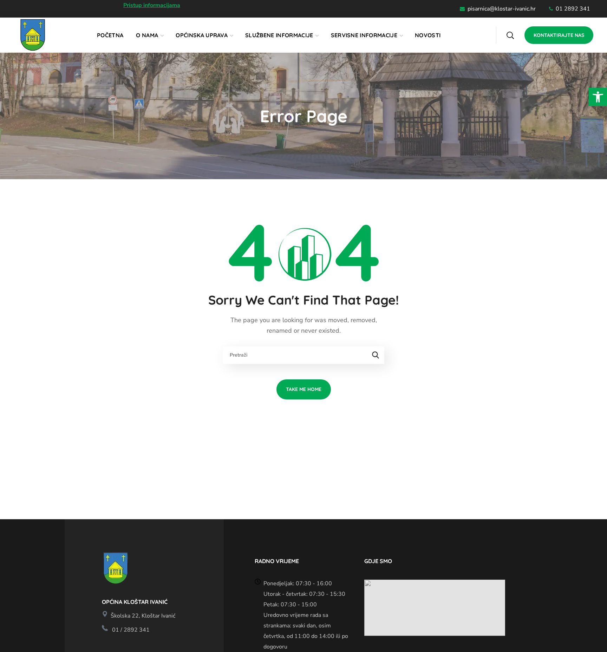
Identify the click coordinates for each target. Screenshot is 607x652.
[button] (598, 97)
